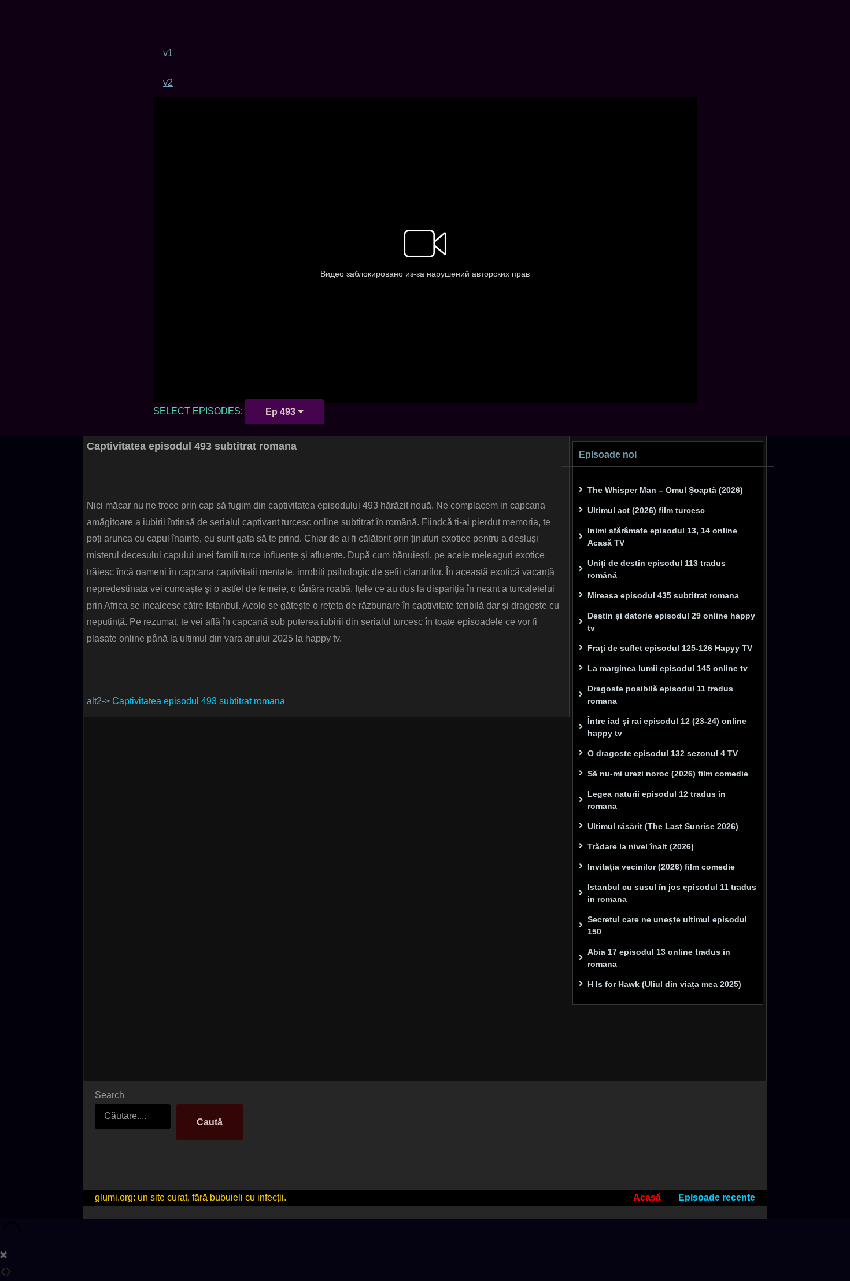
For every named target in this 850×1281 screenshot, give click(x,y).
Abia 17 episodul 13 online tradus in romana (658, 958)
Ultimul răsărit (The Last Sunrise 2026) (662, 826)
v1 (168, 53)
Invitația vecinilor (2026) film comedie (661, 866)
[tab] (430, 53)
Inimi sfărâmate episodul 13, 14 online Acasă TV (662, 536)
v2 (168, 82)
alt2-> (186, 701)
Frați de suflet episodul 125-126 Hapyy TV (669, 648)
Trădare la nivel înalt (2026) (640, 846)
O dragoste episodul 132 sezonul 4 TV (662, 753)
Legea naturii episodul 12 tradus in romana (656, 800)
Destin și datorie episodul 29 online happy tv (671, 621)
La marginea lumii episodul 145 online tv (667, 668)
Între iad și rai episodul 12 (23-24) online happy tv (666, 727)
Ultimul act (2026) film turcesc (646, 510)
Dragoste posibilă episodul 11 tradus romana (660, 694)
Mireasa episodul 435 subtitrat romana (663, 595)
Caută (210, 1122)
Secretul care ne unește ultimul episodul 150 (667, 925)
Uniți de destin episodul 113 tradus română (656, 569)
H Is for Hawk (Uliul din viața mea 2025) (664, 984)
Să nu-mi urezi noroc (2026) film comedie (667, 773)
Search (109, 1095)
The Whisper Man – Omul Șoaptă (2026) (665, 490)
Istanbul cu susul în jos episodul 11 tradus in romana (671, 893)
